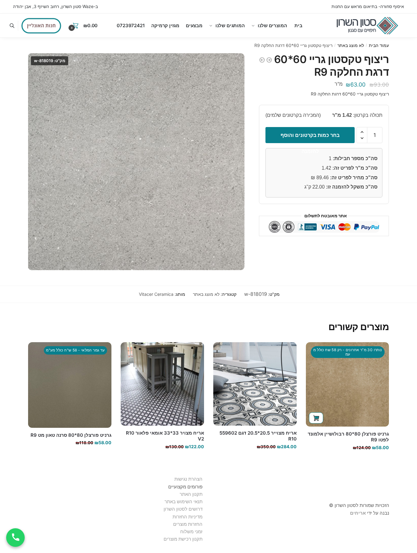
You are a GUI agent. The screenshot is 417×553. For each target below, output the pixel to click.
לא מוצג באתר (350, 45)
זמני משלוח (191, 531)
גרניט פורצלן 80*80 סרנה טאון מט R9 (71, 435)
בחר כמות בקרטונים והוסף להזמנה (310, 137)
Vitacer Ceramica (156, 294)
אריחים (358, 513)
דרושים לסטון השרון (183, 509)
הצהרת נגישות (188, 479)
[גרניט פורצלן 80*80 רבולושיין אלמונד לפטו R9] (347, 384)
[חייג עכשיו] (15, 537)
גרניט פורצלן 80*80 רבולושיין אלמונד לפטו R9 (348, 437)
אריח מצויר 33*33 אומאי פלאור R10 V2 (165, 436)
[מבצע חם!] (41, 26)
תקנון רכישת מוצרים (183, 539)
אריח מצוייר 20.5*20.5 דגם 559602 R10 (258, 436)
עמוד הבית (379, 45)
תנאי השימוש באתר (183, 501)
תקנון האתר (191, 494)
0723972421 (131, 25)
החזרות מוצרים (187, 524)
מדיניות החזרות (187, 517)
